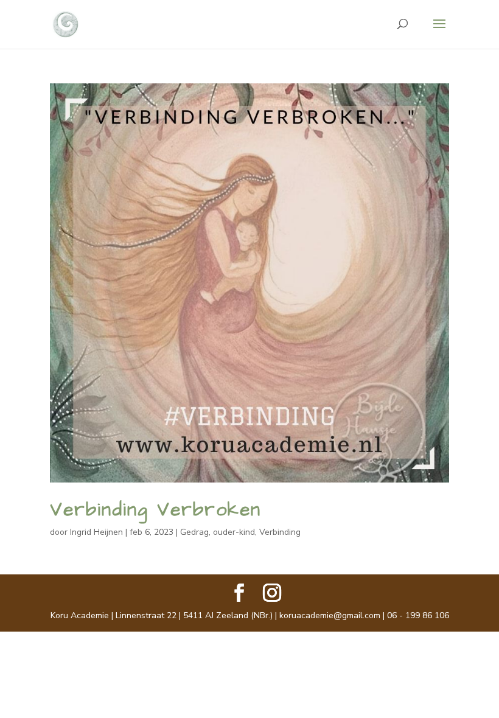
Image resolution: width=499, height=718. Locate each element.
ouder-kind (234, 532)
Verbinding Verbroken (155, 510)
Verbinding (280, 532)
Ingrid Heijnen (96, 532)
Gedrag (194, 532)
